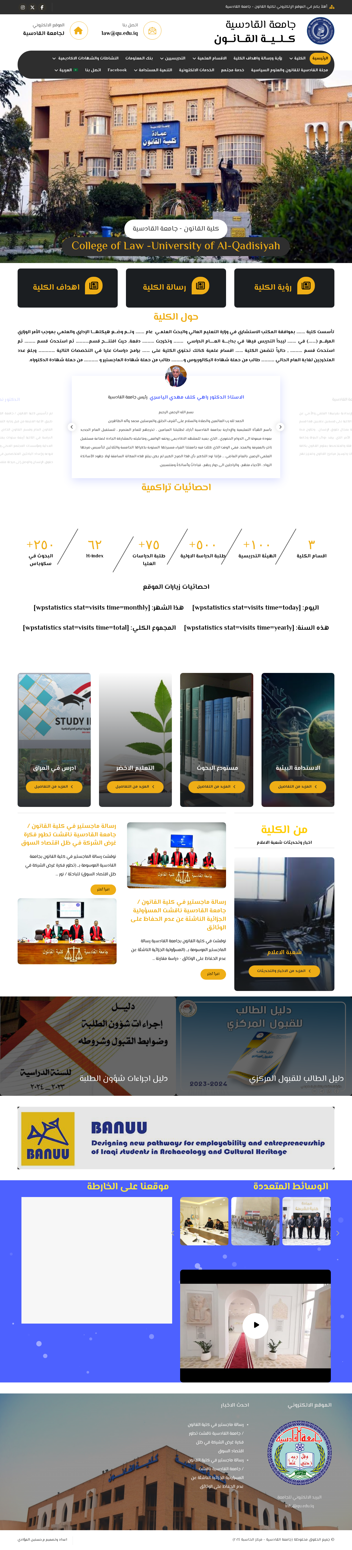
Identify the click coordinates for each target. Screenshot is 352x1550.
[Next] (280, 427)
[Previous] (72, 427)
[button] (42, 7)
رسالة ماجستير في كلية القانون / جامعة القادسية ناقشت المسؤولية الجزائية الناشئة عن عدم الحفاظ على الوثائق (216, 1473)
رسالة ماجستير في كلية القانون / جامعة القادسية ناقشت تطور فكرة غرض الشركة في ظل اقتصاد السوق (216, 1438)
